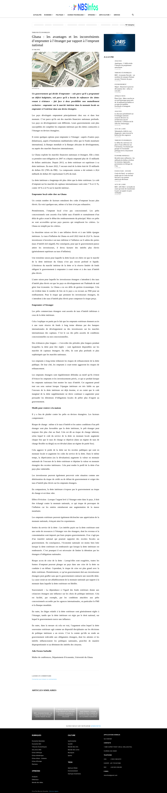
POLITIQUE (59, 15)
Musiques (71, 752)
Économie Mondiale (122, 155)
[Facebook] (59, 665)
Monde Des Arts (73, 747)
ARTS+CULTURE (104, 15)
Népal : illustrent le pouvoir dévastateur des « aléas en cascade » (124, 89)
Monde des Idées (37, 782)
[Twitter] (63, 665)
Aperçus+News (120, 96)
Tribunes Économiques (41, 32)
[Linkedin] (76, 665)
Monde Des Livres (73, 750)
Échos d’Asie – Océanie (39, 758)
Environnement (120, 84)
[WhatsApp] (72, 665)
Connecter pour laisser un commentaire (44, 679)
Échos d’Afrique (37, 752)
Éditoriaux (35, 779)
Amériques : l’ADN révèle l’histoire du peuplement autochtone (123, 65)
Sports (70, 755)
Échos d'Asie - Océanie (123, 171)
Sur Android (108, 739)
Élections (35, 764)
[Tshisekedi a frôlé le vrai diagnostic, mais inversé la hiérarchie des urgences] (108, 132)
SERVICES (117, 15)
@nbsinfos (96, 726)
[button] (132, 15)
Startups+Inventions (74, 774)
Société (70, 744)
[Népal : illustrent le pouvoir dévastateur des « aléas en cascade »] (108, 88)
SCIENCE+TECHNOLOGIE (76, 15)
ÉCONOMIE (48, 15)
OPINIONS (91, 15)
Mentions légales (53, 791)
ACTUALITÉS (37, 15)
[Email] (81, 665)
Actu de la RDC (120, 129)
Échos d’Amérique (37, 755)
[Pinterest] (68, 665)
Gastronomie (72, 741)
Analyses (118, 61)
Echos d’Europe (37, 761)
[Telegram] (85, 665)
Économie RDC (36, 744)
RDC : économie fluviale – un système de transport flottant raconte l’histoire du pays (43, 714)
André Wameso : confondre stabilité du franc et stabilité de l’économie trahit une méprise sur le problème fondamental (88, 714)
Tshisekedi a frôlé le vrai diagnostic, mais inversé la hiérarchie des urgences (124, 133)
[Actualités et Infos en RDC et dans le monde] (83, 6)
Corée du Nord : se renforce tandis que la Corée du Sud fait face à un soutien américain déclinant (124, 176)
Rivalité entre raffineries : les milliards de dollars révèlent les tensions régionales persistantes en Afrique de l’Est (125, 162)
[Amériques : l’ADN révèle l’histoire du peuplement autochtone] (108, 65)
